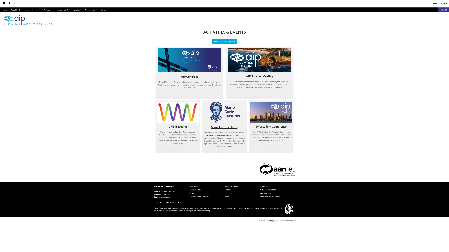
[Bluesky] (4, 3)
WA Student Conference (271, 126)
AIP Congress (189, 76)
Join (434, 3)
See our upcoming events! (224, 41)
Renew (444, 3)
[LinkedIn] (15, 3)
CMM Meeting (178, 126)
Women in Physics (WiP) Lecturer (219, 135)
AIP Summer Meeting (259, 76)
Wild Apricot (273, 221)
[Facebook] (9, 3)
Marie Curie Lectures (224, 127)
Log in (444, 10)
